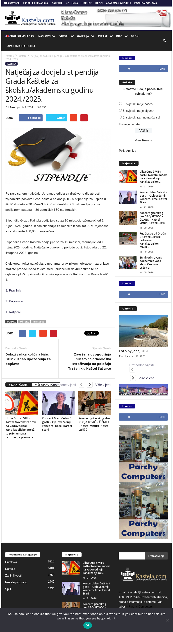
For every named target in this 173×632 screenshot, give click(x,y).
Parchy (14, 107)
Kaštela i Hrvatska (35, 3)
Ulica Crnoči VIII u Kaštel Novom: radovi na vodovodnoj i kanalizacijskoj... (153, 177)
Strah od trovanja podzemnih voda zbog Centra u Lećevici (151, 263)
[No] (167, 620)
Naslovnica (11, 3)
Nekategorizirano (16, 582)
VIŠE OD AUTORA (46, 384)
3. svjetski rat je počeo (138, 104)
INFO (119, 36)
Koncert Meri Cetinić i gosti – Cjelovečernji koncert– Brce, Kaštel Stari (57, 424)
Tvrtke (102, 36)
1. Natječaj (12, 312)
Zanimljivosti (13, 575)
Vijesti (63, 36)
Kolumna (72, 3)
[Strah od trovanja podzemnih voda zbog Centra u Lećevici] (128, 262)
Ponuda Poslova (145, 3)
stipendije (38, 321)
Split (8, 589)
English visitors (22, 36)
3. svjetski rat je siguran (138, 110)
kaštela (24, 321)
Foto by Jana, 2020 (134, 351)
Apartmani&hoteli (118, 3)
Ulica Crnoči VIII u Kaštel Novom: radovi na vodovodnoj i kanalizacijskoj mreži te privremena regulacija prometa (20, 427)
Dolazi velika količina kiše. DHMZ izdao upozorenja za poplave (28, 359)
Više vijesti (102, 385)
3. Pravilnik (13, 290)
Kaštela (11, 63)
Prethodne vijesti (65, 385)
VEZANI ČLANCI (18, 384)
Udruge (87, 3)
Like (162, 68)
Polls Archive (127, 150)
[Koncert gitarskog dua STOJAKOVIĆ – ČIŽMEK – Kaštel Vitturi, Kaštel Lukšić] (94, 403)
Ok (88, 625)
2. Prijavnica (14, 301)
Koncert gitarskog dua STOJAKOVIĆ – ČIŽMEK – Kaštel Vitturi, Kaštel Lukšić (94, 424)
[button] (165, 41)
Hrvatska (11, 562)
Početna (9, 55)
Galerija (57, 3)
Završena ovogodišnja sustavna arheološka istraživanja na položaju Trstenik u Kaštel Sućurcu (89, 361)
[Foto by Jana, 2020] (143, 331)
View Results (143, 140)
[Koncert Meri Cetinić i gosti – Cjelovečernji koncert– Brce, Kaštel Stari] (58, 403)
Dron (98, 3)
